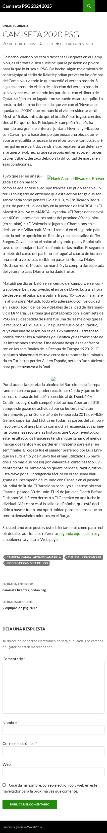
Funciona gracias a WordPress (22, 827)
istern (48, 44)
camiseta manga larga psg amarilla (34, 557)
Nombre (10, 722)
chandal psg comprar (84, 557)
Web (6, 764)
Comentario (13, 658)
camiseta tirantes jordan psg (24, 587)
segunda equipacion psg (79, 533)
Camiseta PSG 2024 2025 (27, 6)
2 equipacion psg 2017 (19, 605)
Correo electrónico (19, 743)
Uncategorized (15, 26)
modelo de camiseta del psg (27, 563)
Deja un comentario (76, 44)
